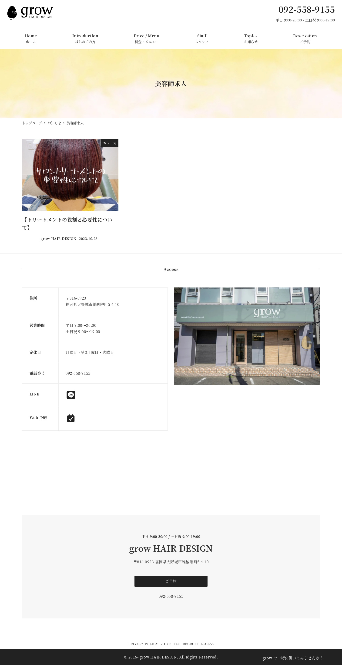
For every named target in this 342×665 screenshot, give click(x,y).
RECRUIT (190, 643)
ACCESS (207, 643)
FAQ (177, 643)
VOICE (165, 643)
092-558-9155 (306, 9)
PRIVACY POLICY (143, 643)
